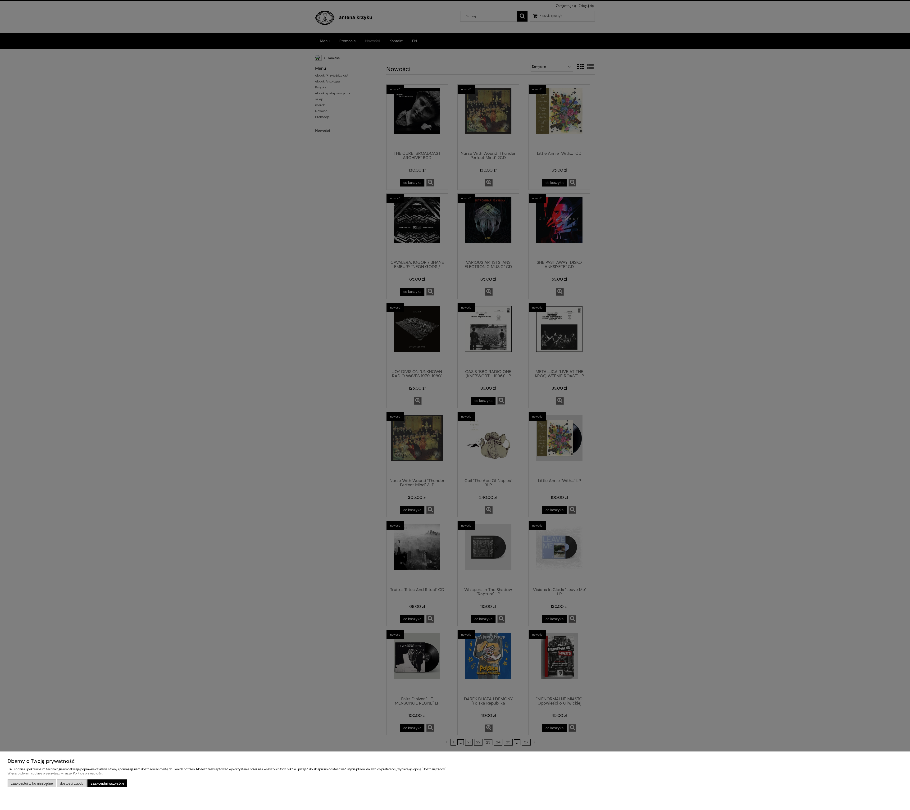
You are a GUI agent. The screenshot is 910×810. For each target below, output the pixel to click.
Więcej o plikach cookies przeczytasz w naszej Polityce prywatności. (55, 773)
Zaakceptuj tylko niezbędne (32, 783)
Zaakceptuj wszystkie (107, 783)
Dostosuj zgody (71, 783)
